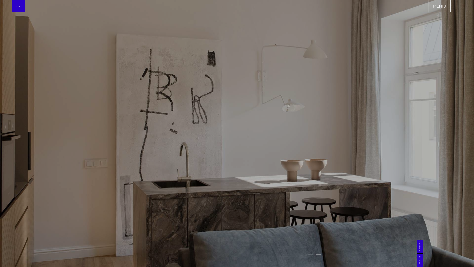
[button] (318, 252)
